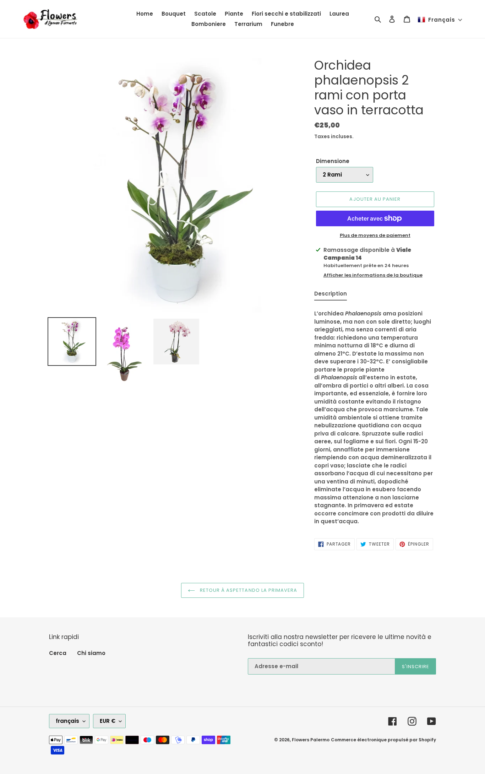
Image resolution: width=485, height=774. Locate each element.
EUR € (107, 721)
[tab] (330, 295)
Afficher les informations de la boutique (373, 275)
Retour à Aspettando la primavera (247, 590)
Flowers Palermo (310, 740)
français (67, 721)
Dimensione (332, 161)
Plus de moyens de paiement (375, 235)
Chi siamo (91, 653)
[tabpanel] (375, 415)
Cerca (57, 653)
